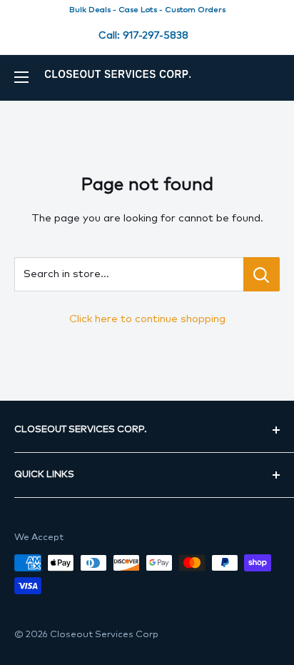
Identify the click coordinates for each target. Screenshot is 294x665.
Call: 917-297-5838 (143, 36)
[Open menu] (21, 77)
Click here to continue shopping (147, 319)
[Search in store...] (261, 274)
